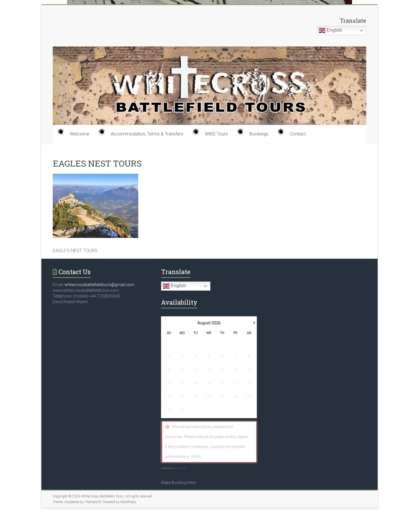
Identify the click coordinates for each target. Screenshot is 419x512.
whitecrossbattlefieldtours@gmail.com (99, 284)
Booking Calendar (179, 468)
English (334, 30)
